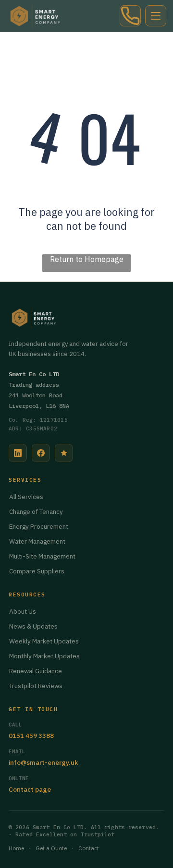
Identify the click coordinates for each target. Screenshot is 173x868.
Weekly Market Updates (44, 641)
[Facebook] (41, 453)
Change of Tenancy (36, 511)
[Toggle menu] (155, 15)
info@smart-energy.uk (43, 762)
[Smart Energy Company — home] (36, 15)
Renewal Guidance (35, 670)
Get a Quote (51, 848)
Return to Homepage (87, 259)
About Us (22, 611)
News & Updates (33, 626)
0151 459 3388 (31, 735)
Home (16, 848)
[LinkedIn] (18, 453)
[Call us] (130, 15)
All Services (26, 496)
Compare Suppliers (36, 571)
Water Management (37, 541)
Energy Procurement (38, 526)
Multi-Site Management (42, 556)
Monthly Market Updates (44, 656)
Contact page (30, 789)
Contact (88, 848)
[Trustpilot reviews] (64, 453)
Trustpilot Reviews (35, 685)
